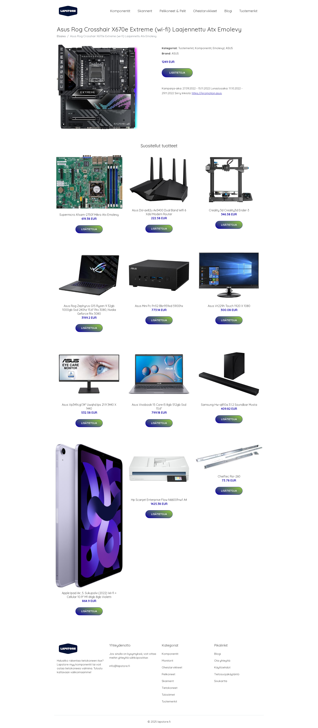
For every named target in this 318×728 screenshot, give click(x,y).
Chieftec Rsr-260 (229, 476)
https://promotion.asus (207, 93)
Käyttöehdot (222, 667)
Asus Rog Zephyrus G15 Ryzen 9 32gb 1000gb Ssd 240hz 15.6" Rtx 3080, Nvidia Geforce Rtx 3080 (89, 309)
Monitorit (167, 660)
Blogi (228, 11)
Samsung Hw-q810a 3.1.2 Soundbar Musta (229, 404)
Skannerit (145, 11)
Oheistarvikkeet (205, 11)
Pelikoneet (168, 674)
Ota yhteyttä (222, 660)
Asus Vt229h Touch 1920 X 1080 (229, 306)
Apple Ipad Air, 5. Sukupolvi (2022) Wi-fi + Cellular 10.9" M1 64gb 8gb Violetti (89, 595)
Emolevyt (219, 48)
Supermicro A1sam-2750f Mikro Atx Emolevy (89, 214)
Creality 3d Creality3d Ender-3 (229, 210)
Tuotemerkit (248, 11)
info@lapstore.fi (119, 666)
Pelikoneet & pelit (173, 11)
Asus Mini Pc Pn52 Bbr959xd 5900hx (159, 306)
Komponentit (120, 11)
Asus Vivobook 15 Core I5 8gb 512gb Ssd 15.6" (159, 406)
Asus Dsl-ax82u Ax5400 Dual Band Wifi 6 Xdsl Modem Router (159, 212)
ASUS (229, 48)
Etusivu (61, 36)
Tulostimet (168, 694)
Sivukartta (220, 681)
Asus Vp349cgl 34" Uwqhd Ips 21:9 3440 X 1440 (89, 406)
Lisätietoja (177, 72)
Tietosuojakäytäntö (226, 674)
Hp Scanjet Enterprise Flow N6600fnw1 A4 (159, 500)
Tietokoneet (169, 688)
